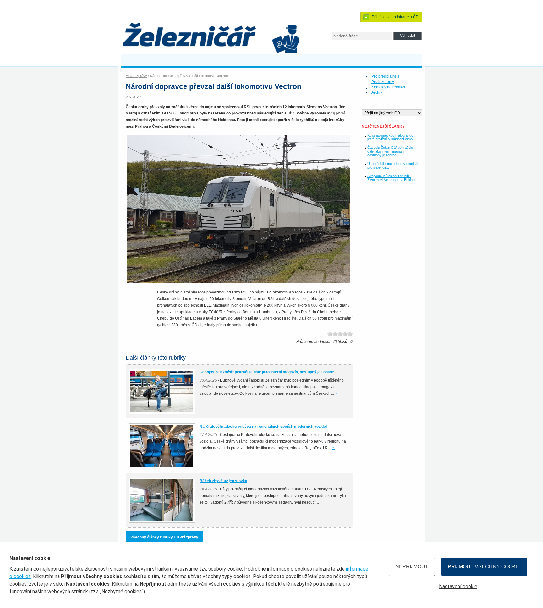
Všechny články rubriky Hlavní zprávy (164, 537)
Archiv (376, 92)
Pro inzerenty (382, 82)
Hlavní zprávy (136, 76)
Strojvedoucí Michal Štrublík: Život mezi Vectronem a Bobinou (391, 177)
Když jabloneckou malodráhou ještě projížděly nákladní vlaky (390, 137)
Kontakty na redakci (388, 87)
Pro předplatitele (385, 76)
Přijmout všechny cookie (484, 566)
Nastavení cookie (458, 586)
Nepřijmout (411, 566)
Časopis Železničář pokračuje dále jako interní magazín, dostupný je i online (390, 151)
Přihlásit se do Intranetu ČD (395, 17)
